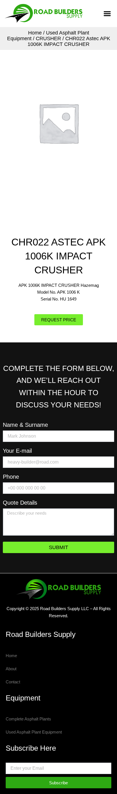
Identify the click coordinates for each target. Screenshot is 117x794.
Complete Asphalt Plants (28, 719)
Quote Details (20, 503)
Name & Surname (25, 425)
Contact (13, 682)
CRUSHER (48, 38)
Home (35, 33)
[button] (107, 13)
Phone (11, 477)
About (11, 669)
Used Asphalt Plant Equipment (34, 732)
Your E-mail (17, 451)
